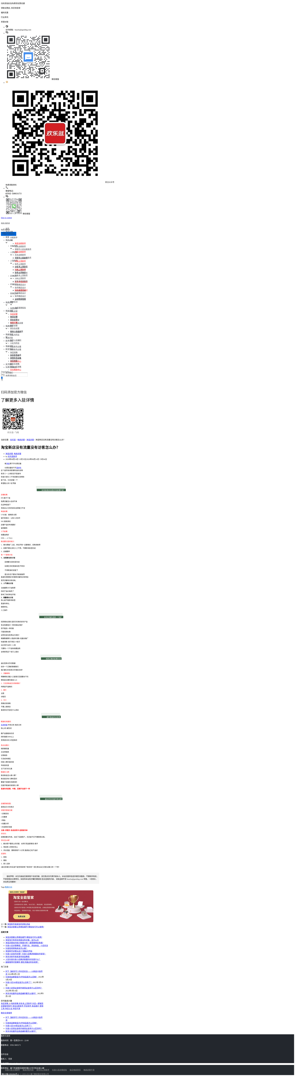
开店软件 (28, 1006)
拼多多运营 (14, 328)
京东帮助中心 (15, 370)
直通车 (18, 468)
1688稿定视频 (20, 299)
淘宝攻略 (14, 352)
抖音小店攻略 (15, 367)
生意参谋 (4, 725)
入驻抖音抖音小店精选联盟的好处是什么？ (23, 959)
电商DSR (8, 887)
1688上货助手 (20, 278)
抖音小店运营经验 (59, 1070)
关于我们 (9, 364)
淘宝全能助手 (20, 243)
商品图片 (36, 1006)
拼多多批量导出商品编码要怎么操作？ (21, 993)
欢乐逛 (13, 440)
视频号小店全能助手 (23, 249)
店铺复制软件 (6, 1006)
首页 (7, 237)
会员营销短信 (20, 308)
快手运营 (14, 325)
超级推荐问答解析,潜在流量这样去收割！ (22, 962)
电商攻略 (15, 1003)
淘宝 (8, 463)
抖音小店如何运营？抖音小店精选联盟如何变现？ (26, 954)
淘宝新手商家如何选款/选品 (18, 924)
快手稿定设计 (20, 288)
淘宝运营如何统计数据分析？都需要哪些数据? (24, 943)
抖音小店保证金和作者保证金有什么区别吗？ (24, 988)
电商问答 (9, 338)
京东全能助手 (20, 246)
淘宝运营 (14, 308)
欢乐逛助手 (12, 456)
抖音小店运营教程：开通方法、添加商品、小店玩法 (27, 946)
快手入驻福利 (15, 340)
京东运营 (14, 311)
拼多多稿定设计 (21, 290)
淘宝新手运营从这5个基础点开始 (19, 951)
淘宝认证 (9, 1009)
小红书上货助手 (21, 267)
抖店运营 (14, 314)
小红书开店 (14, 335)
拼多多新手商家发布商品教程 (18, 957)
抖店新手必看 (15, 347)
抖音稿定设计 (20, 285)
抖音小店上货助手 (12, 1070)
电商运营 (21, 440)
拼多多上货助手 (21, 275)
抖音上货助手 (20, 261)
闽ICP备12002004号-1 (10, 1074)
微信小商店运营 (16, 331)
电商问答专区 (28, 1070)
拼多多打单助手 (21, 281)
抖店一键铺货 (37, 1003)
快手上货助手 (20, 264)
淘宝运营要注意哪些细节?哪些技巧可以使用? (25, 927)
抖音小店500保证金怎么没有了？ (19, 982)
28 (10, 1003)
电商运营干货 (88, 1070)
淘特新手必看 (15, 349)
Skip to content (6, 218)
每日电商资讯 (75, 1070)
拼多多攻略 (14, 364)
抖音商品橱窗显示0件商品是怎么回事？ (22, 977)
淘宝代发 (16, 1009)
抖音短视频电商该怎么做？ (17, 948)
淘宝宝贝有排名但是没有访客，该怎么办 (22, 940)
